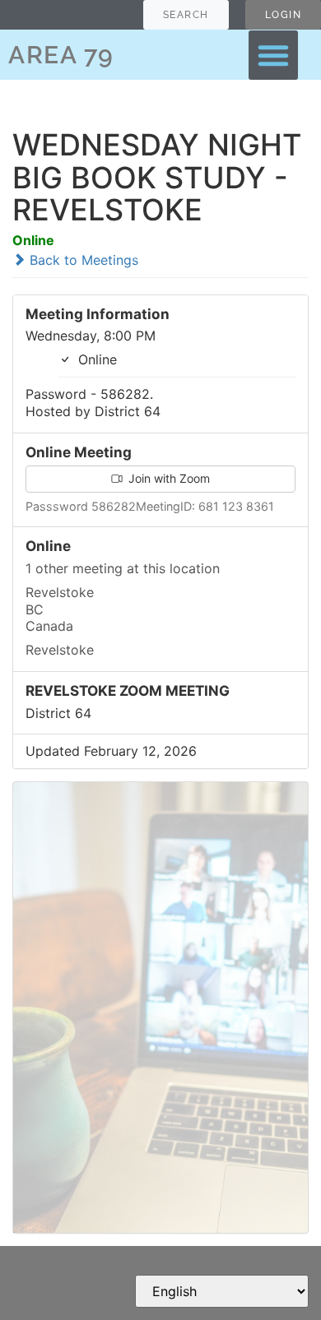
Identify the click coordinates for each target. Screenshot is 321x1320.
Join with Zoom (167, 478)
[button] (273, 55)
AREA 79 (61, 54)
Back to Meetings (82, 260)
